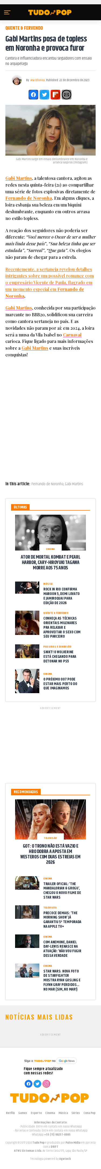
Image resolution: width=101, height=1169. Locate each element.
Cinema (50, 1113)
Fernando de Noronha (28, 198)
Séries (75, 1113)
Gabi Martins (18, 178)
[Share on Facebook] (33, 94)
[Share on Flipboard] (55, 94)
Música (63, 1113)
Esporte (36, 1113)
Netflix (10, 1113)
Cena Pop (89, 1113)
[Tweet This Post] (44, 94)
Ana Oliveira (37, 80)
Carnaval (72, 335)
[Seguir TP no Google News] (51, 1064)
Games (22, 1113)
